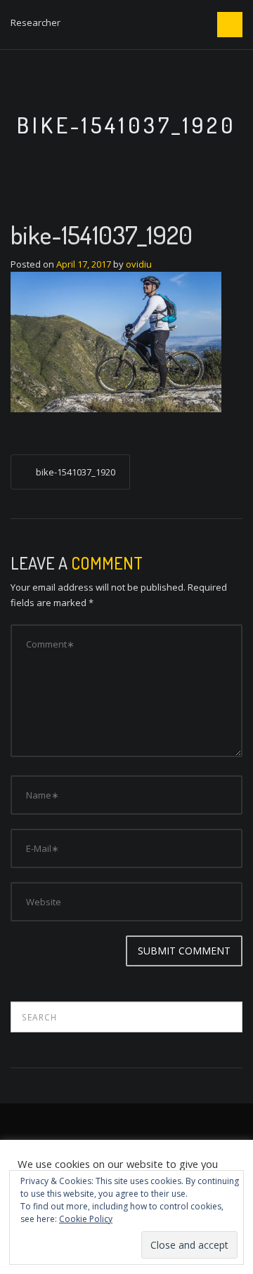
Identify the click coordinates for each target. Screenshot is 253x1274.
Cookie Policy (85, 1219)
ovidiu (139, 264)
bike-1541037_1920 (75, 472)
